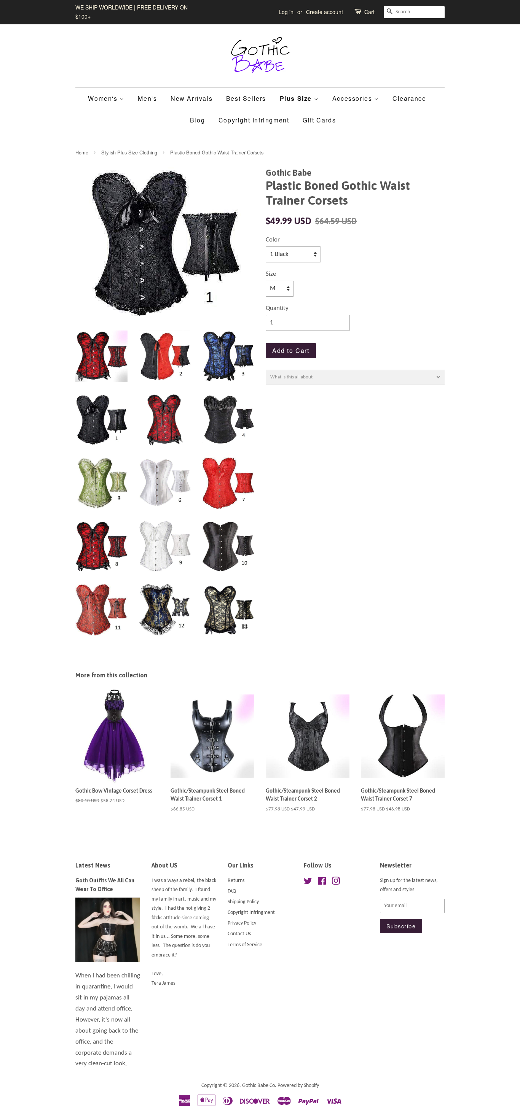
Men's (147, 98)
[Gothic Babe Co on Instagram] (336, 883)
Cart (369, 12)
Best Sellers (246, 98)
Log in (286, 12)
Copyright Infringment (254, 120)
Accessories (353, 98)
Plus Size (297, 98)
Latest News (92, 865)
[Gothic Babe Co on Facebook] (321, 883)
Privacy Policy (242, 923)
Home (81, 152)
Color (273, 240)
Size (271, 274)
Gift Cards (319, 120)
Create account (324, 12)
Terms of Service (245, 945)
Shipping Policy (243, 902)
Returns (236, 880)
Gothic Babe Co (258, 1085)
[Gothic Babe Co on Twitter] (308, 883)
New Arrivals (191, 98)
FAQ (232, 891)
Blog (197, 120)
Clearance (409, 98)
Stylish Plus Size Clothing (129, 152)
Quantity (277, 308)
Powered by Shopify (298, 1085)
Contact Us (239, 934)
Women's (104, 98)
